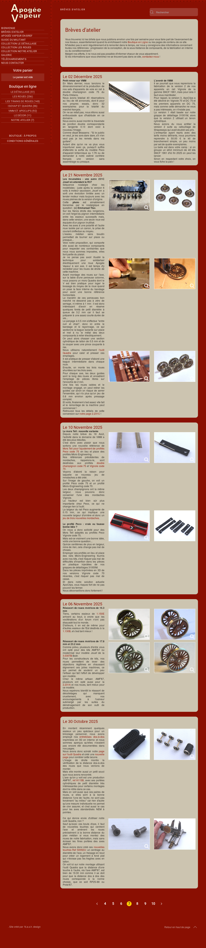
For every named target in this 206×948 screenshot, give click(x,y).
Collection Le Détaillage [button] (18, 43)
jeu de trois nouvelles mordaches (81, 518)
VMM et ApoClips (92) (22, 110)
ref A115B (78, 780)
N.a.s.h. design (32, 926)
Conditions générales (22, 140)
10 (153, 904)
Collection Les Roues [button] (16, 47)
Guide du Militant (13, 39)
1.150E (100, 613)
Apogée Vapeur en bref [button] (16, 35)
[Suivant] (161, 903)
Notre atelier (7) (22, 120)
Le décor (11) (22, 115)
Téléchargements (13, 59)
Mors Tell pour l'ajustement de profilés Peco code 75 (83, 450)
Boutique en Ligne (138, 42)
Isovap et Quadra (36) (22, 105)
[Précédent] (97, 903)
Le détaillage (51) (23, 91)
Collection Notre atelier (19, 51)
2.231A (67, 684)
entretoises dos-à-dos (91, 736)
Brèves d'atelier (12, 31)
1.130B (67, 631)
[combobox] (174, 12)
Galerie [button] (6, 55)
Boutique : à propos (22, 135)
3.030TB (67, 655)
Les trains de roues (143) (22, 101)
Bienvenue (8, 28)
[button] (195, 927)
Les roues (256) (22, 96)
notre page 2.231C (89, 413)
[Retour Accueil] (26, 13)
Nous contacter (12, 62)
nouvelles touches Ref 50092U (83, 848)
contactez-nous (150, 56)
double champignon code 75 (83, 464)
